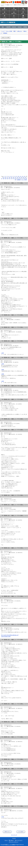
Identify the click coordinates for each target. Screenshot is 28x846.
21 (15, 177)
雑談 (3, 26)
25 (23, 177)
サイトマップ (14, 834)
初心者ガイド (4, 9)
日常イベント (4, 13)
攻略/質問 (8, 26)
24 (21, 177)
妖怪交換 (14, 26)
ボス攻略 (23, 9)
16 (5, 177)
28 (3, 178)
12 (22, 176)
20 (13, 177)
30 (7, 178)
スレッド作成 (9, 31)
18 (9, 177)
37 (22, 178)
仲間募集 (25, 26)
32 (11, 178)
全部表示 (19, 179)
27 (1, 178)
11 (20, 176)
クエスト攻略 (13, 9)
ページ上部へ (20, 831)
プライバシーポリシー (13, 841)
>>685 (2, 369)
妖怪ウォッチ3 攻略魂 (10, 844)
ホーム (6, 840)
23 (19, 177)
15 (3, 177)
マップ (14, 17)
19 (11, 177)
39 (26, 178)
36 (20, 178)
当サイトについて (18, 840)
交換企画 (19, 26)
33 (13, 178)
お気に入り (19, 31)
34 (15, 178)
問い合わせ (11, 840)
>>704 (2, 816)
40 (15, 179)
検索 (14, 31)
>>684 (2, 363)
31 (9, 178)
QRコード (23, 13)
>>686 (2, 373)
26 (25, 177)
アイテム (4, 17)
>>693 (2, 381)
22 (17, 177)
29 (5, 178)
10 (18, 176)
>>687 (2, 353)
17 (7, 177)
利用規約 (5, 33)
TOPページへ (7, 831)
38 (24, 178)
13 (24, 176)
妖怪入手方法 (13, 13)
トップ (3, 31)
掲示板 (23, 17)
